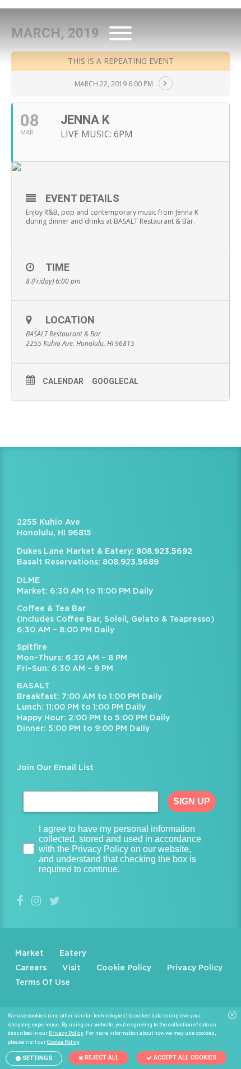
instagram (36, 900)
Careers (31, 968)
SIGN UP (191, 801)
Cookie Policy (123, 968)
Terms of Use (42, 983)
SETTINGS (36, 1058)
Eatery (72, 953)
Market (29, 953)
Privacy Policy (195, 968)
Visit (71, 968)
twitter (54, 900)
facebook (20, 900)
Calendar (63, 381)
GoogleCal (115, 381)
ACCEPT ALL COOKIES (184, 1057)
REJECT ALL (101, 1057)
